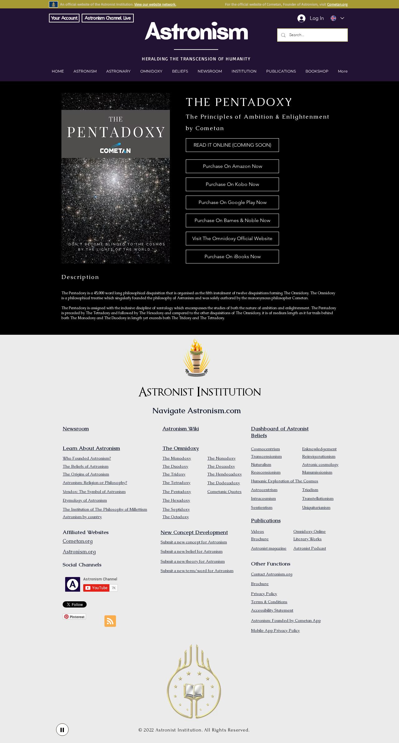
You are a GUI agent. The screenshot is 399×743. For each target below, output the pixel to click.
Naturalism (261, 464)
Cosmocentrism (265, 449)
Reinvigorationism (318, 456)
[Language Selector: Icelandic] (337, 18)
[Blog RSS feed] (110, 621)
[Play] (62, 730)
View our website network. (155, 4)
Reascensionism (266, 472)
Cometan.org (337, 4)
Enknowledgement (319, 449)
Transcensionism (266, 456)
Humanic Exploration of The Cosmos (284, 481)
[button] (316, 71)
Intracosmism (263, 498)
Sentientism (261, 507)
